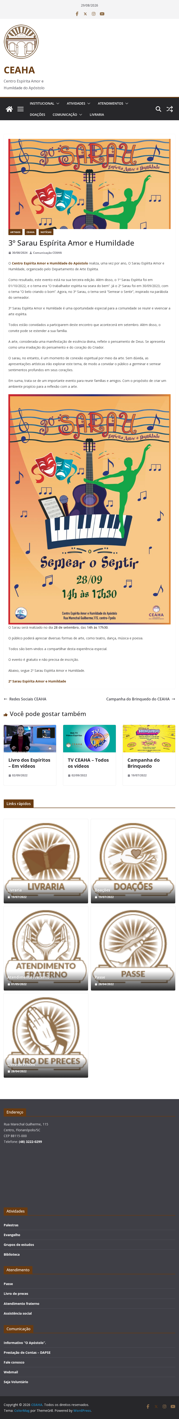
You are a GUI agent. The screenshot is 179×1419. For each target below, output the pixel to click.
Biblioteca (12, 1254)
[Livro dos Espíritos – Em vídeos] (30, 728)
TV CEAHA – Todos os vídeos (88, 763)
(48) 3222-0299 (30, 1141)
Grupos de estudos (19, 1244)
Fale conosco (14, 1362)
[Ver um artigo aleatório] (169, 109)
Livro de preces (16, 1293)
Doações (37, 114)
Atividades (76, 103)
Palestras (11, 1225)
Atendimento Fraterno (28, 977)
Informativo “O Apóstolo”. (25, 1342)
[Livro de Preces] (46, 1035)
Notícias (46, 232)
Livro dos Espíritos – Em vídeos (29, 763)
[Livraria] (46, 861)
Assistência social (18, 1313)
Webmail (11, 1372)
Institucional (42, 103)
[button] (56, 103)
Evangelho (12, 1235)
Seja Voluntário (16, 1382)
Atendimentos (110, 103)
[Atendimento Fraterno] (46, 948)
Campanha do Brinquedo (143, 763)
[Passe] (133, 948)
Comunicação (65, 114)
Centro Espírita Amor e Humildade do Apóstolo (49, 263)
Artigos (15, 232)
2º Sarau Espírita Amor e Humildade (37, 681)
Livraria (97, 114)
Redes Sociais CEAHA (27, 699)
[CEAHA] (9, 109)
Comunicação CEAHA (47, 253)
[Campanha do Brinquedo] (149, 728)
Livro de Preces (21, 1064)
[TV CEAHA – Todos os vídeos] (89, 728)
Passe (100, 977)
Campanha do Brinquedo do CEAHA (138, 699)
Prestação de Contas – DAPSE (27, 1352)
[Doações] (133, 861)
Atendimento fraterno (21, 1303)
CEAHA (19, 69)
